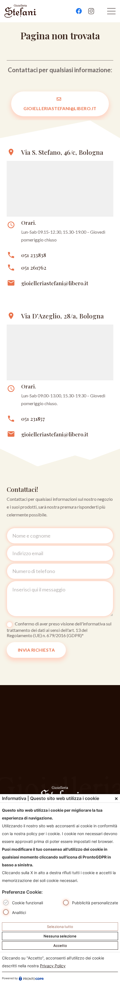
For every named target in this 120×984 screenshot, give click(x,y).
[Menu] (111, 11)
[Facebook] (79, 11)
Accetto (60, 945)
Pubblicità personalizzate (95, 902)
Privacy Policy (53, 965)
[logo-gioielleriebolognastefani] (20, 11)
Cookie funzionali (27, 902)
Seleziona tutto (60, 926)
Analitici (19, 912)
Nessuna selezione (60, 936)
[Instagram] (91, 11)
